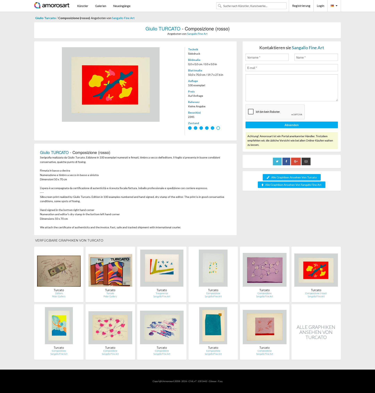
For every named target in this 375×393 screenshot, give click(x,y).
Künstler (82, 6)
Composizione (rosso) (316, 293)
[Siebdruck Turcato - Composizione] (59, 326)
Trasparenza (162, 293)
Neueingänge (121, 6)
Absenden (292, 125)
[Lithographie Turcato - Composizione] (213, 269)
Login (320, 5)
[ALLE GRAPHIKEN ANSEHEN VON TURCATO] (316, 355)
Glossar (213, 381)
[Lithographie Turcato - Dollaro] (59, 269)
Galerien (100, 6)
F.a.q (220, 381)
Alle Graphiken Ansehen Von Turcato (294, 177)
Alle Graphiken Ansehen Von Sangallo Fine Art (293, 184)
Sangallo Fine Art (123, 18)
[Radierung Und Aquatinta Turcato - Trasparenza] (161, 269)
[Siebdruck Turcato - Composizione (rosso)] (316, 269)
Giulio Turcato (45, 18)
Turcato (110, 293)
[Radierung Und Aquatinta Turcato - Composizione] (213, 326)
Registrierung (301, 5)
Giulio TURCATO (163, 28)
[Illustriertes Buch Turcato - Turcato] (110, 269)
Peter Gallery (59, 296)
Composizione (213, 293)
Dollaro (59, 293)
